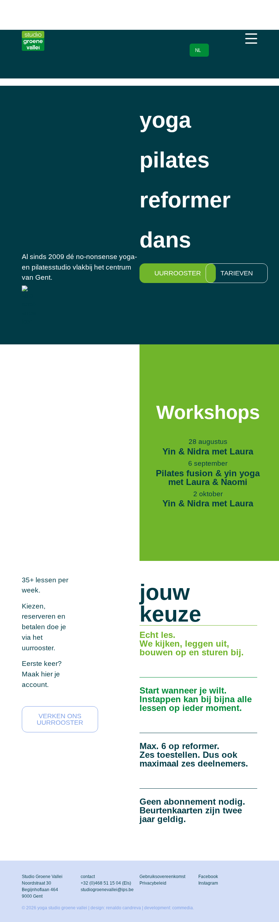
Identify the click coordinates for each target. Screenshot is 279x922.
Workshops (208, 412)
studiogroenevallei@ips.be (107, 889)
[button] (251, 39)
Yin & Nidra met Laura (207, 451)
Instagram (208, 883)
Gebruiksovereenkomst (162, 876)
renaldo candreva (123, 907)
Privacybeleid (153, 883)
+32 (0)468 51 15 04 (101, 883)
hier (47, 674)
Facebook (208, 876)
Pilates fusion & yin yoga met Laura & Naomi (208, 477)
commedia (182, 907)
